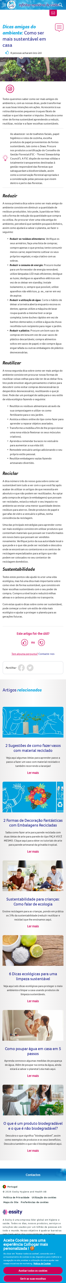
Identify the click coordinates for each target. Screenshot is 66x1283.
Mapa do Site (10, 1202)
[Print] (10, 89)
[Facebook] (21, 667)
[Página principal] (11, 5)
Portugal (12, 1186)
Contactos (33, 1175)
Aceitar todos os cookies (33, 1270)
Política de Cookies (42, 1263)
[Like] (24, 642)
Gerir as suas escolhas (33, 1278)
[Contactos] (53, 13)
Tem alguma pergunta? (25, 653)
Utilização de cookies (44, 1197)
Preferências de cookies (35, 1202)
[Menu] (4, 5)
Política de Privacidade (16, 1197)
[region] (33, 1258)
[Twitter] (30, 667)
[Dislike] (41, 642)
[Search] (60, 5)
